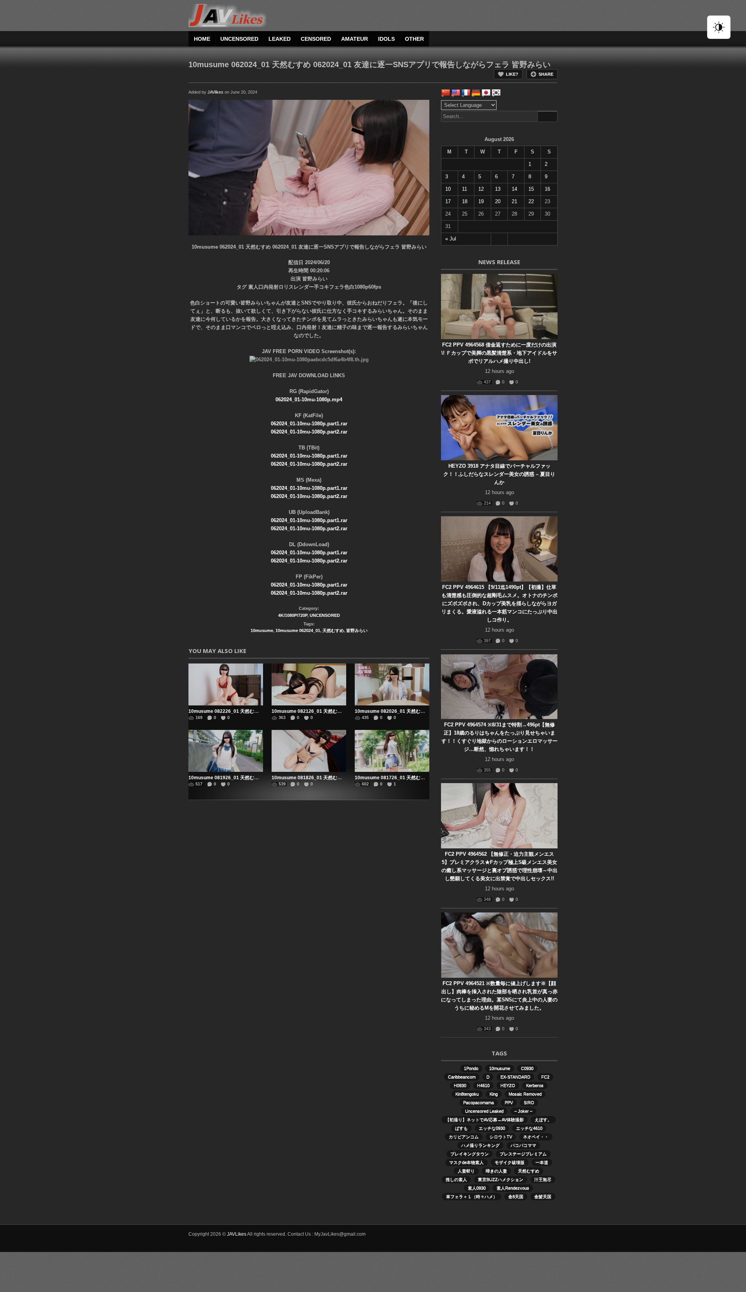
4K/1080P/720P (292, 615)
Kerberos (535, 1085)
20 (497, 201)
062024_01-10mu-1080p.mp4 (308, 399)
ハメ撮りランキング (480, 1145)
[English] (455, 93)
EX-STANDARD (515, 1076)
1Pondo (471, 1068)
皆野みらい (357, 630)
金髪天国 (542, 1196)
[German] (476, 93)
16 (547, 189)
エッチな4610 (529, 1128)
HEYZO (507, 1085)
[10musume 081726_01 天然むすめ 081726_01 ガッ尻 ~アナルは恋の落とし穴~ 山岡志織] (392, 751)
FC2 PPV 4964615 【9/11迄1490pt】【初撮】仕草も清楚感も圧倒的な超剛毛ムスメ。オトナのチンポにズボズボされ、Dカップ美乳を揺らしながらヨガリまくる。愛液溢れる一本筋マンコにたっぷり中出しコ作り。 (499, 603)
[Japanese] (486, 93)
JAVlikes (215, 92)
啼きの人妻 (496, 1170)
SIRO (529, 1102)
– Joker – (523, 1111)
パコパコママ (523, 1145)
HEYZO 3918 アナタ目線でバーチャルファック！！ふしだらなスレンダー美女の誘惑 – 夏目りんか (499, 474)
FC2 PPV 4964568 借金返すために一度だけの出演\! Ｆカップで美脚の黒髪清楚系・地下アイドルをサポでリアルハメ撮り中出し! (499, 353)
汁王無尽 (542, 1179)
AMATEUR (354, 39)
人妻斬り (466, 1170)
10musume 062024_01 (297, 630)
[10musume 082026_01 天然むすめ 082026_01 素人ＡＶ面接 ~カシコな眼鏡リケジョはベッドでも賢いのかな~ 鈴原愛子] (392, 684)
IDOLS (386, 39)
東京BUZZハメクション (500, 1179)
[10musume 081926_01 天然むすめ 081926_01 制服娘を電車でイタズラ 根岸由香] (226, 751)
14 (514, 189)
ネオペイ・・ (536, 1136)
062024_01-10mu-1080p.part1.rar (309, 424)
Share (546, 74)
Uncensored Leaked (484, 1111)
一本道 (541, 1162)
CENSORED (316, 39)
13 (497, 189)
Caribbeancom (462, 1076)
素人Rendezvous (513, 1188)
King (494, 1094)
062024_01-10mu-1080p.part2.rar (309, 432)
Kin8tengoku (467, 1094)
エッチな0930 (492, 1128)
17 (448, 201)
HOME (202, 39)
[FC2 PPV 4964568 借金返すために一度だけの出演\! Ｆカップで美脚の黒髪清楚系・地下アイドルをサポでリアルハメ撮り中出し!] (499, 306)
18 (464, 201)
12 (481, 189)
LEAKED (279, 39)
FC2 (545, 1076)
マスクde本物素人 (466, 1162)
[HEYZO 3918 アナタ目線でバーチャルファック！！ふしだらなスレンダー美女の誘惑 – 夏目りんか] (499, 427)
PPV (509, 1102)
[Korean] (496, 93)
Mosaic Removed (525, 1094)
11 (464, 189)
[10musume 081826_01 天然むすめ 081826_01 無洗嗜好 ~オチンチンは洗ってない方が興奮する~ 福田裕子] (309, 751)
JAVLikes (236, 1234)
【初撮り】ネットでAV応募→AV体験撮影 (484, 1119)
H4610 (483, 1085)
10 (448, 189)
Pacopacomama (478, 1102)
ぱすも (461, 1128)
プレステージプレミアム (523, 1153)
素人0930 (477, 1188)
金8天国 (515, 1196)
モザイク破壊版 (510, 1162)
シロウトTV (501, 1136)
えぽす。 (543, 1119)
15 (531, 189)
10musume (262, 630)
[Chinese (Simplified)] (445, 93)
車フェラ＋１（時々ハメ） (471, 1196)
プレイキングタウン (469, 1153)
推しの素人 (456, 1179)
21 (514, 201)
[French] (466, 93)
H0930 (460, 1085)
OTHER (414, 39)
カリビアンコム (464, 1136)
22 (531, 201)
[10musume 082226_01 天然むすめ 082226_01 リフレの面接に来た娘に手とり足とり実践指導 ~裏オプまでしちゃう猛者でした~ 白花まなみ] (226, 684)
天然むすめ (333, 630)
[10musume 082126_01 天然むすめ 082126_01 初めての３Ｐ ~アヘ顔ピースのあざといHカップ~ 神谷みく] (309, 684)
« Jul (450, 239)
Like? (512, 74)
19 (481, 201)
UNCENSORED (239, 39)
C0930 (527, 1068)
